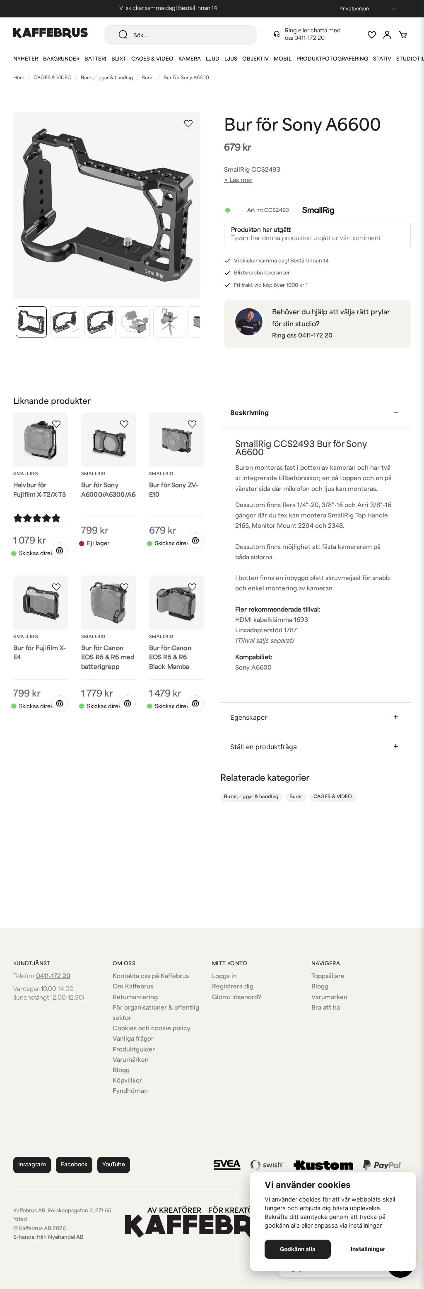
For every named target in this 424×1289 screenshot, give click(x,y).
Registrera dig (232, 987)
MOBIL (283, 59)
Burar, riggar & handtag (107, 78)
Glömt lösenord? (236, 998)
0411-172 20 (309, 38)
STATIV (382, 59)
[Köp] (59, 550)
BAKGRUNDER (61, 59)
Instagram (32, 1165)
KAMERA (189, 59)
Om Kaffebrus (133, 987)
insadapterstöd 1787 (267, 631)
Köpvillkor (127, 1081)
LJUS (230, 59)
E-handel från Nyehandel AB (48, 1237)
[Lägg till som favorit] (371, 35)
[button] (188, 123)
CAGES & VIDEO (152, 59)
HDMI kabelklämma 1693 (271, 620)
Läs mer (241, 180)
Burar (148, 78)
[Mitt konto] (387, 35)
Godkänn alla (298, 1249)
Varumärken (131, 1060)
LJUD (212, 59)
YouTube (113, 1165)
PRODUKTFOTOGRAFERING (332, 59)
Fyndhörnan (130, 1091)
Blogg (121, 1071)
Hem (18, 78)
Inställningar (368, 1248)
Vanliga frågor (133, 1039)
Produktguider (134, 1050)
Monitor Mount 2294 (282, 526)
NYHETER (25, 59)
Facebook (74, 1165)
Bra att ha (325, 1008)
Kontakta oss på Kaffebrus (151, 976)
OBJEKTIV (255, 59)
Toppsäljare (327, 976)
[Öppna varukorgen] (403, 35)
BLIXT (118, 59)
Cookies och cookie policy (151, 1029)
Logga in (224, 976)
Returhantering (135, 998)
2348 (335, 526)
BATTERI (95, 59)
